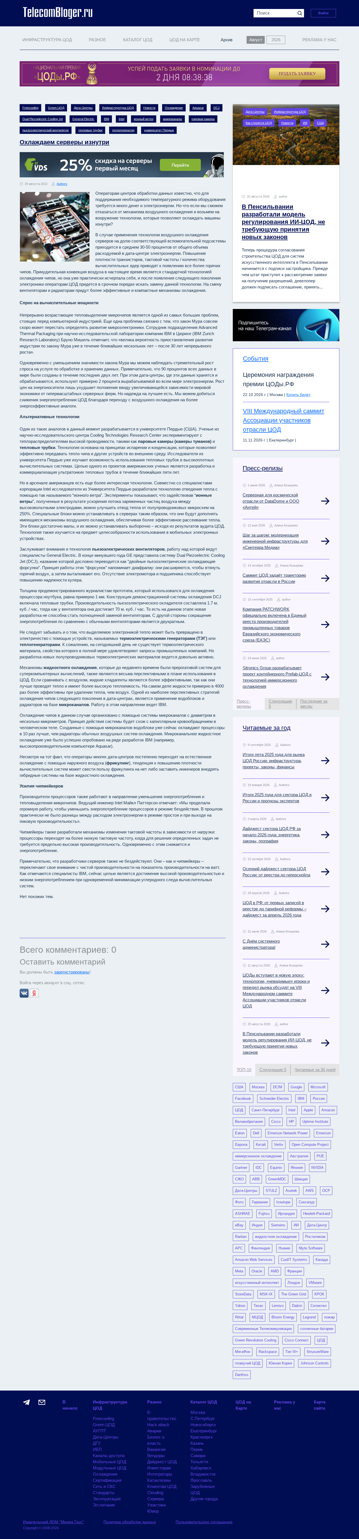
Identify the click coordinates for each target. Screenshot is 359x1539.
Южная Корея (280, 1363)
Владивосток (203, 1474)
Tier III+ (291, 1352)
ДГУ (97, 1443)
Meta (239, 1271)
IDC (259, 1167)
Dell (256, 1133)
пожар (329, 1317)
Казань (197, 1443)
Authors (62, 183)
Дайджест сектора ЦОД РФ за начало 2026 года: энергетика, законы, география (272, 834)
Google (296, 1087)
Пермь (196, 1449)
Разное (154, 1402)
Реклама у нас (319, 39)
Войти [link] (323, 13)
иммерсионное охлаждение (258, 1156)
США (320, 123)
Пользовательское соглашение (204, 1522)
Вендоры (156, 1455)
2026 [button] (275, 39)
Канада (322, 1260)
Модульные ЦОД (109, 1467)
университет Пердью (159, 130)
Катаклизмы (159, 1480)
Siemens (278, 1225)
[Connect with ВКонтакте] (25, 992)
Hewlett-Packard (316, 1213)
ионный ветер (143, 119)
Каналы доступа (109, 1455)
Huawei (284, 1248)
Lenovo (278, 1306)
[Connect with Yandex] (34, 992)
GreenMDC (277, 1179)
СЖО (239, 1179)
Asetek (291, 1190)
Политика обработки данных (129, 1522)
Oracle (257, 1271)
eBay (239, 1225)
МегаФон (242, 1352)
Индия (257, 1225)
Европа (241, 1144)
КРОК (319, 1294)
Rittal (239, 1317)
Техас (258, 1306)
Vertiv (278, 1144)
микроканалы (172, 119)
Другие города (204, 1498)
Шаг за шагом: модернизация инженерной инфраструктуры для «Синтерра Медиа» (275, 541)
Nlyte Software (311, 1248)
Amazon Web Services (253, 1260)
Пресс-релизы (263, 468)
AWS (309, 1190)
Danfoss (241, 1375)
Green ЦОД (56, 107)
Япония (297, 1167)
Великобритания (249, 1121)
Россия (319, 1098)
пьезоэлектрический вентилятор (45, 130)
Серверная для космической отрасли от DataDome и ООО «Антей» (271, 501)
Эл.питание (104, 1505)
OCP (326, 1190)
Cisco (275, 1121)
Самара (197, 1455)
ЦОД (239, 1110)
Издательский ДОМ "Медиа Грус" (53, 1522)
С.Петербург (202, 1418)
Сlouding (155, 1492)
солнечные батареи (316, 1329)
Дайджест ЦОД (162, 1461)
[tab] (249, 704)
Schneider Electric (274, 1098)
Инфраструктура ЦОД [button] (47, 39)
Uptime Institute (315, 1121)
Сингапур (306, 1202)
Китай (261, 1144)
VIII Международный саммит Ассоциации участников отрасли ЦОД (283, 420)
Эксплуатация (107, 1498)
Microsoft (318, 1087)
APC (239, 1248)
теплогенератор (123, 130)
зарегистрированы (71, 972)
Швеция (301, 1179)
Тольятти (199, 1461)
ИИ (305, 123)
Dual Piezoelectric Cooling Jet (42, 119)
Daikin (297, 1306)
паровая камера (203, 119)
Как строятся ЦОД (259, 123)
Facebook (243, 1098)
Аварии (154, 1430)
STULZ (271, 1190)
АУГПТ (99, 1430)
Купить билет (298, 394)
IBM (106, 119)
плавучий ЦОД (247, 1363)
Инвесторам (159, 1467)
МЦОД (257, 1317)
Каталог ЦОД (203, 1402)
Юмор (153, 1511)
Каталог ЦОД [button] (137, 39)
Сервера (155, 1498)
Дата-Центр (317, 1225)
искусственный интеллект (257, 1283)
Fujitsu (264, 1213)
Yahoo (240, 1306)
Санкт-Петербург (266, 1110)
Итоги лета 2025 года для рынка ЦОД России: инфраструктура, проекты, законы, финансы (274, 760)
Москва (258, 1087)
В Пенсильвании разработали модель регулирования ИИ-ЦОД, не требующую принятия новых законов (283, 222)
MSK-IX (266, 1294)
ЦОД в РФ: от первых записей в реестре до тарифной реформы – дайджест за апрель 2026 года (275, 908)
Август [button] (255, 39)
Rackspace (268, 1352)
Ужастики (156, 1505)
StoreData (243, 1294)
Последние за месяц (313, 704)
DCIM (277, 1087)
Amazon (328, 1110)
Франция (294, 1271)
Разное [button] (97, 39)
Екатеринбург (203, 1430)
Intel (121, 119)
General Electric (83, 119)
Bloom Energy (282, 1317)
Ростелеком (315, 1237)
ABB (256, 1179)
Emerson (323, 1133)
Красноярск (201, 1437)
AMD (275, 1271)
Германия (260, 1202)
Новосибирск (203, 1424)
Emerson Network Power (288, 1133)
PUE (320, 1156)
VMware (315, 1283)
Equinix (276, 1167)
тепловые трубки (90, 130)
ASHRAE (242, 1213)
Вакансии (156, 1449)
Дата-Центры (83, 107)
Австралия (299, 1156)
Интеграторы (159, 1474)
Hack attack (158, 1424)
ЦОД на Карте (184, 39)
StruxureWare (318, 1352)
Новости (149, 107)
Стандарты (103, 1492)
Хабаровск (200, 1467)
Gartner (241, 1167)
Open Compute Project (310, 1144)
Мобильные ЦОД (109, 1461)
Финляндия (260, 1248)
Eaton (240, 1133)
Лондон (293, 1283)
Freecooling (30, 107)
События (255, 358)
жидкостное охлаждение (276, 1237)
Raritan (241, 1237)
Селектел (318, 1306)
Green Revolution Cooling (255, 1340)
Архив (227, 39)
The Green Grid (293, 1294)
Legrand (309, 1317)
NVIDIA (317, 1167)
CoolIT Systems (294, 1260)
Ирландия (286, 1213)
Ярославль (201, 1480)
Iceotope (283, 1202)
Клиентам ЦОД (161, 1486)
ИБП (97, 1449)
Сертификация (107, 1480)
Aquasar (198, 107)
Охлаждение (174, 107)
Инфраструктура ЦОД (118, 107)
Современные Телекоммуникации (263, 1329)
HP (291, 1121)
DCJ (216, 107)
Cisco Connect (297, 1340)
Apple (308, 1110)
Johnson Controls (314, 1363)
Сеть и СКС (104, 1486)
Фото (239, 1202)
